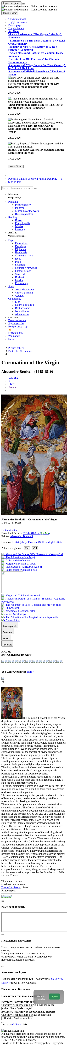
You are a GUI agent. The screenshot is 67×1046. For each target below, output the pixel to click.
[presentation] (37, 390)
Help (4, 1039)
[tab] (13, 377)
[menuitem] (60, 178)
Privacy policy (42, 1043)
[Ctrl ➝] (20, 595)
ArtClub (17, 234)
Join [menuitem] (19, 181)
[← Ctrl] (19, 569)
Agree (54, 996)
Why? (30, 671)
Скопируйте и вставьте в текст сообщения (26, 1014)
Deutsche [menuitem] (52, 178)
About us (20, 1039)
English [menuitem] (23, 178)
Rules (16, 1043)
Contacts (31, 1039)
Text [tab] (11, 384)
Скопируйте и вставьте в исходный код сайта (27, 1004)
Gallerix (16, 1024)
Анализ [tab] (12, 387)
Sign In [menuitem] (12, 181)
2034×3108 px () (36, 533)
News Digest (16, 166)
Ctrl (27, 548)
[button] (17, 18)
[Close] (35, 188)
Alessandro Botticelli (21, 536)
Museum (14, 196)
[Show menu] (23, 3)
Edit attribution (9, 530)
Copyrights (57, 1043)
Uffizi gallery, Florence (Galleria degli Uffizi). (37, 542)
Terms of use (27, 1043)
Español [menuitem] (32, 178)
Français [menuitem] (41, 178)
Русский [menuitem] (13, 178)
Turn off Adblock (10, 887)
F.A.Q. (11, 1039)
